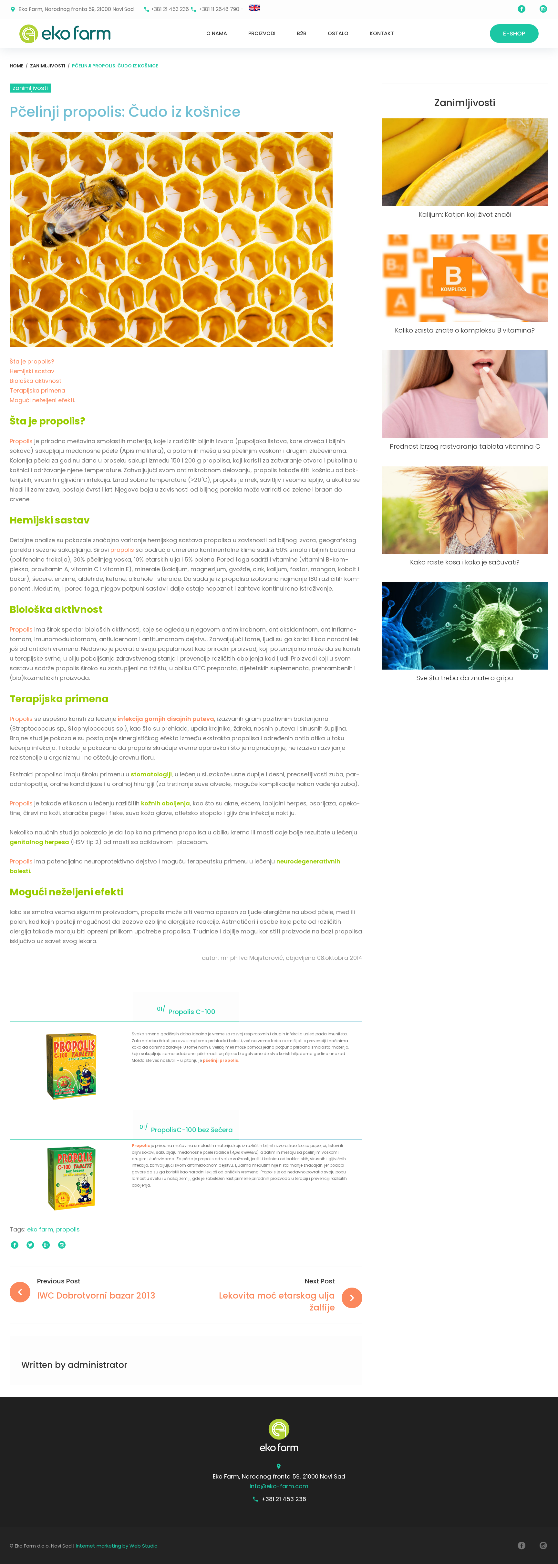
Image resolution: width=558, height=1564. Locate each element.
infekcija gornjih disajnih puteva (165, 719)
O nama (216, 33)
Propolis (21, 441)
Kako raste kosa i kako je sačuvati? (465, 562)
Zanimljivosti (47, 66)
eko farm (40, 1229)
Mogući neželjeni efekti (42, 400)
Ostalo (338, 33)
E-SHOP (514, 33)
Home (16, 66)
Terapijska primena (37, 390)
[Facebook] (521, 9)
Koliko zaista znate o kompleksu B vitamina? (465, 330)
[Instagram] (543, 9)
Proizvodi (261, 33)
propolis (122, 550)
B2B (301, 33)
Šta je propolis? (32, 361)
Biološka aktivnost (35, 381)
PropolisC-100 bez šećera (192, 1130)
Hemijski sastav (32, 371)
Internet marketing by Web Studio (117, 1545)
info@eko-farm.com (279, 1486)
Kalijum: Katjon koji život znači (465, 214)
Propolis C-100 (192, 1012)
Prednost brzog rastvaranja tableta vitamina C (465, 446)
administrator (97, 1365)
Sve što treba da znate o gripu (465, 677)
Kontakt (382, 33)
